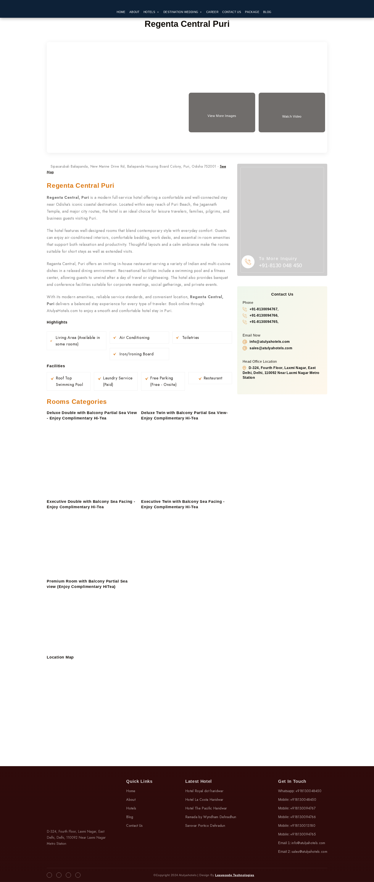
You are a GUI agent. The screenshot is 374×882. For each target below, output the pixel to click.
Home (121, 12)
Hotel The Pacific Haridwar (206, 808)
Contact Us (231, 12)
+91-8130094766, (264, 315)
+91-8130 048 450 (280, 265)
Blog (267, 12)
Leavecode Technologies (234, 875)
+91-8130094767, (264, 309)
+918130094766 (303, 816)
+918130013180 (302, 825)
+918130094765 (303, 834)
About (134, 12)
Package (252, 12)
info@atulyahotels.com (308, 842)
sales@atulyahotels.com (309, 851)
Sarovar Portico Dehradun (205, 825)
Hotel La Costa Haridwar (204, 799)
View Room (117, 99)
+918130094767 (303, 808)
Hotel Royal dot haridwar (204, 790)
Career (212, 12)
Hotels (149, 12)
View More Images (222, 116)
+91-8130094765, (264, 322)
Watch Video (291, 116)
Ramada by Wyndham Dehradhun (210, 816)
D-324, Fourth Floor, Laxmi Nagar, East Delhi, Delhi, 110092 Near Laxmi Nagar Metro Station (281, 372)
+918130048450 (308, 790)
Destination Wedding (180, 12)
